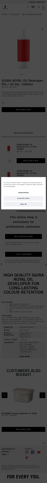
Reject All (23, 204)
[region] (23, 193)
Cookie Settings (23, 192)
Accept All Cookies (23, 198)
